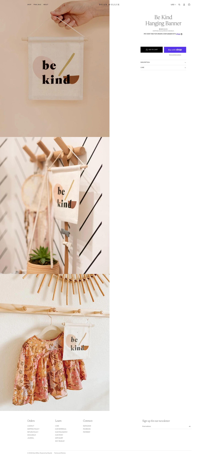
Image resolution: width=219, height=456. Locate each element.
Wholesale (31, 435)
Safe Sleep (59, 438)
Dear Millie (36, 453)
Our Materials (60, 429)
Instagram (87, 426)
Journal (30, 438)
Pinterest (86, 432)
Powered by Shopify (46, 453)
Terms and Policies (60, 453)
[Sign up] (190, 426)
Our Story (59, 435)
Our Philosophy (61, 432)
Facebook (86, 429)
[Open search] (179, 4)
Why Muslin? (60, 441)
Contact (30, 426)
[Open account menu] (184, 4)
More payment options (175, 54)
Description (145, 62)
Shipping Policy (33, 429)
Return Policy (32, 432)
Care (142, 67)
